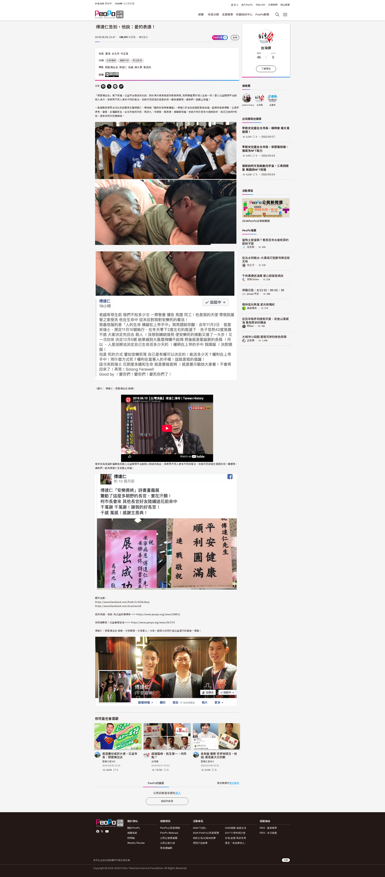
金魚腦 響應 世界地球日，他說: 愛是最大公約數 (219, 755)
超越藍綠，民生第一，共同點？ (168, 755)
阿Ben (250, 326)
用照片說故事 (200, 843)
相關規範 (132, 832)
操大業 (138, 67)
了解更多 (266, 68)
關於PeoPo (133, 827)
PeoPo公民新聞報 (170, 827)
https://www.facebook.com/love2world (118, 606)
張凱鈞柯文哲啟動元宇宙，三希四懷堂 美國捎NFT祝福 (265, 167)
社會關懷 (111, 60)
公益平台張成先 (133, 95)
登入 (236, 5)
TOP (286, 860)
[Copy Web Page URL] (121, 86)
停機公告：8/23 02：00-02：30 (263, 290)
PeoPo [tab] (156, 783)
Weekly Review (136, 843)
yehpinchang (248, 105)
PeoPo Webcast (169, 832)
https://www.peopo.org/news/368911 (158, 614)
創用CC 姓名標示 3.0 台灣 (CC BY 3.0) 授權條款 (112, 74)
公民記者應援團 (168, 838)
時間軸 (131, 838)
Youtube (107, 831)
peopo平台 (253, 293)
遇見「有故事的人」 (236, 843)
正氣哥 (250, 340)
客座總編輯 (166, 847)
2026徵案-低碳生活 (235, 827)
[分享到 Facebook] (103, 86)
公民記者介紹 (167, 843)
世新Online (253, 279)
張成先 (147, 67)
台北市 (115, 53)
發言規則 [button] (234, 783)
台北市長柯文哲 (133, 112)
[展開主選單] (285, 15)
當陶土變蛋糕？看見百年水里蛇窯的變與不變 (265, 241)
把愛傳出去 (111, 67)
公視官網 (272, 4)
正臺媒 (273, 105)
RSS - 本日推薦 (268, 832)
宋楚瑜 (158, 112)
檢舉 (235, 37)
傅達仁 (123, 67)
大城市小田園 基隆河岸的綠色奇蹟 (264, 337)
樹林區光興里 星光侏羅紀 (258, 304)
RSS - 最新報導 (268, 827)
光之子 (250, 265)
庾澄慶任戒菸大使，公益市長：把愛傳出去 (119, 755)
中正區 (124, 53)
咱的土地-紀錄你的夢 (204, 838)
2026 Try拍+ (200, 827)
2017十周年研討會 (235, 832)
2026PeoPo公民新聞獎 (256, 221)
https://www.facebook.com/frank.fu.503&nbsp (122, 602)
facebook (98, 831)
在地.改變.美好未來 (235, 838)
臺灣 (108, 53)
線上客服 (285, 4)
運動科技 (124, 60)
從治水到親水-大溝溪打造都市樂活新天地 (266, 259)
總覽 (201, 14)
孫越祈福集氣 (112, 464)
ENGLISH (260, 4)
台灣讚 (154, 761)
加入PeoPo (247, 4)
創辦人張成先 (149, 464)
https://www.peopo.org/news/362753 (153, 622)
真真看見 (252, 308)
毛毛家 (250, 247)
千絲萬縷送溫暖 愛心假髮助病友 (262, 275)
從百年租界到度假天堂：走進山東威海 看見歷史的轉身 (265, 320)
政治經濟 (137, 60)
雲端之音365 (108, 761)
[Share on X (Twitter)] (109, 86)
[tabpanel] (167, 793)
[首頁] (109, 15)
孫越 (130, 67)
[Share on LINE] (115, 86)
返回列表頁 (167, 801)
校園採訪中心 (244, 14)
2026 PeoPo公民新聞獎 (206, 832)
